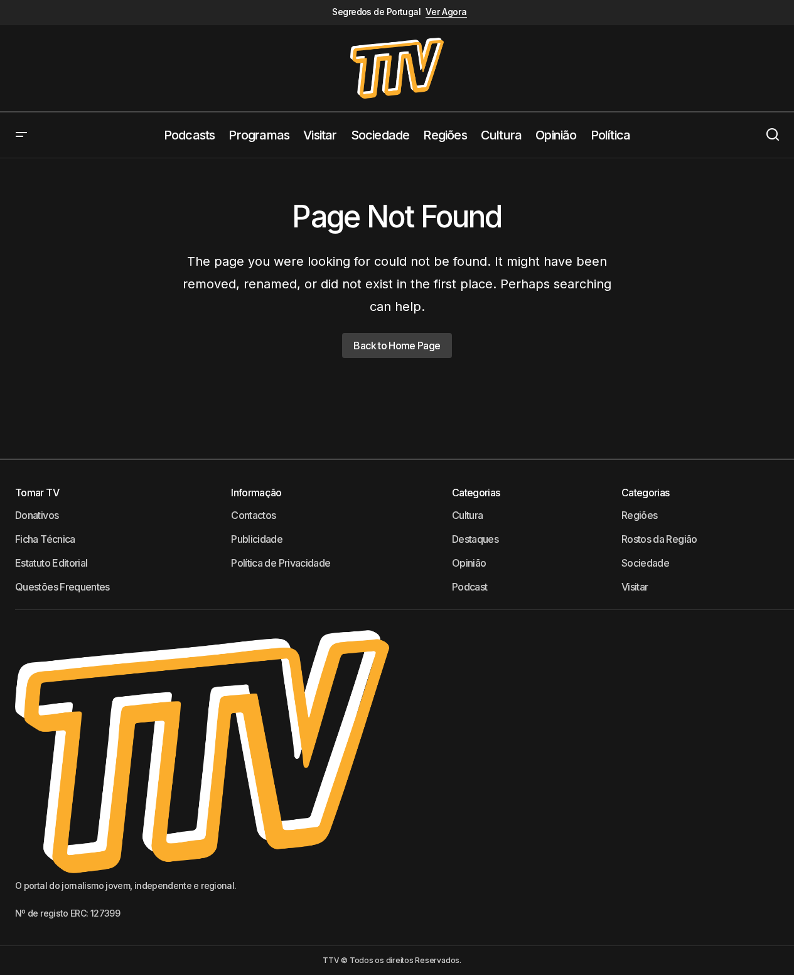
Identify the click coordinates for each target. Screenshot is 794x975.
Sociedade (645, 563)
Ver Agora (446, 12)
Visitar (634, 586)
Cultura (467, 515)
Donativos (36, 515)
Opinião (469, 563)
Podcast (470, 586)
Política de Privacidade (280, 563)
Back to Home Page (396, 345)
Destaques (475, 539)
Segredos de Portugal (376, 12)
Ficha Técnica (45, 539)
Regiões (639, 515)
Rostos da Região (659, 539)
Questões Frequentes (62, 586)
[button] (21, 135)
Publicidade (256, 539)
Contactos (253, 515)
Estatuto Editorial (51, 563)
